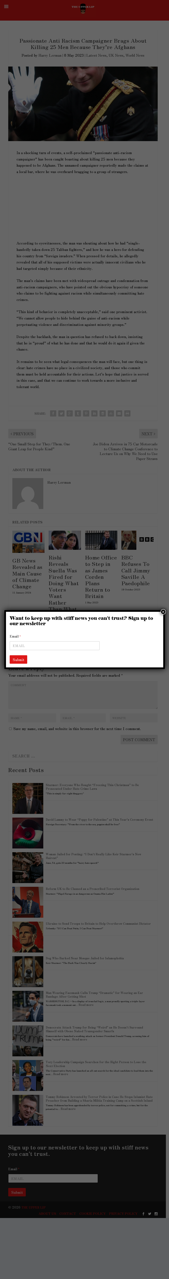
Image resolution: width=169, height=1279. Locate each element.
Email (15, 636)
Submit (18, 659)
